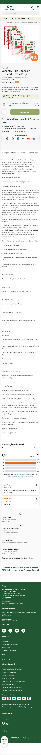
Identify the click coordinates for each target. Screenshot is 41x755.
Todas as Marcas (7, 713)
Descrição (5, 153)
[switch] (4, 744)
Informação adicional (18, 153)
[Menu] (5, 7)
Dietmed (4, 68)
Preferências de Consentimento (12, 690)
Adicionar (25, 112)
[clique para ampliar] (20, 44)
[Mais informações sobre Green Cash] (36, 96)
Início (2, 22)
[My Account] (32, 7)
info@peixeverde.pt (8, 608)
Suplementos (9, 22)
